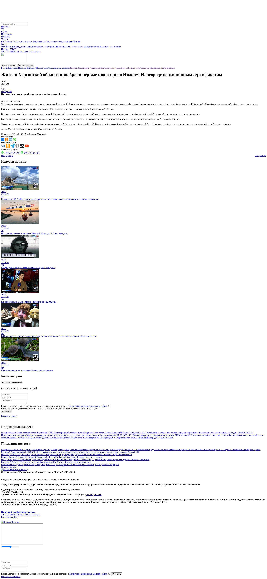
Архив (13, 467)
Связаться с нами (25, 65)
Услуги (4, 39)
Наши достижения (22, 47)
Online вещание (8, 65)
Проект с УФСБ (8, 49)
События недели (40, 459)
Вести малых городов (84, 459)
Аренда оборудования (60, 42)
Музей (96, 47)
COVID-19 (15, 454)
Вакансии (104, 47)
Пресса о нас (77, 47)
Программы (6, 459)
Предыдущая (7, 155)
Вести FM (54, 457)
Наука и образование (122, 454)
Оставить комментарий (12, 382)
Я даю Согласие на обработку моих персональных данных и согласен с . (54, 406)
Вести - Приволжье (22, 459)
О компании (7, 47)
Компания (6, 464)
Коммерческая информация (78, 462)
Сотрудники (50, 47)
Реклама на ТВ (8, 42)
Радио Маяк (64, 457)
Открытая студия (119, 459)
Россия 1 (13, 457)
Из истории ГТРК (64, 464)
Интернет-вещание (94, 457)
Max (39, 52)
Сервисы (5, 467)
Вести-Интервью (103, 459)
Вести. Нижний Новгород (60, 459)
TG (21, 52)
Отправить (6, 411)
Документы (115, 47)
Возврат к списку (9, 416)
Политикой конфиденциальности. (18, 512)
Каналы (4, 457)
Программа (6, 34)
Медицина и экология (81, 454)
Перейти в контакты (10, 576)
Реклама (5, 462)
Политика (42, 454)
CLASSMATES (12, 52)
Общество (25, 454)
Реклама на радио (24, 42)
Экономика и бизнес (102, 454)
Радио (4, 31)
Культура (66, 454)
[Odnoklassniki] (6, 139)
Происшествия (54, 454)
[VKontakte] (2, 139)
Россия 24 (22, 457)
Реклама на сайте (41, 42)
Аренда (60, 462)
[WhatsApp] (14, 139)
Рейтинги (75, 42)
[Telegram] (10, 139)
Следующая (260, 155)
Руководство (37, 47)
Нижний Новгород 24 (38, 457)
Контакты (88, 47)
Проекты (5, 36)
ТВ (2, 29)
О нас (4, 44)
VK (2, 52)
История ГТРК (63, 47)
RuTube (32, 52)
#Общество (6, 91)
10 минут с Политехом (138, 459)
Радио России (77, 457)
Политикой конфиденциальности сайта (88, 406)
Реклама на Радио (31, 462)
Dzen (26, 52)
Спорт (34, 454)
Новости (5, 26)
